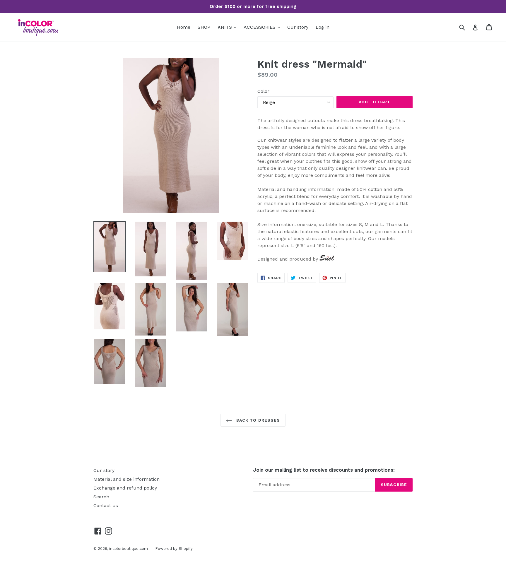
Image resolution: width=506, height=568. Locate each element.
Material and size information (126, 479)
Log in (322, 27)
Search (101, 496)
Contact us (105, 505)
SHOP (204, 27)
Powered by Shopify (174, 548)
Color (263, 91)
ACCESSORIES (260, 27)
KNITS (225, 27)
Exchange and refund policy (125, 488)
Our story (297, 27)
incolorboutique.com (128, 548)
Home (183, 27)
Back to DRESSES (257, 420)
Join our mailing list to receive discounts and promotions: (324, 470)
